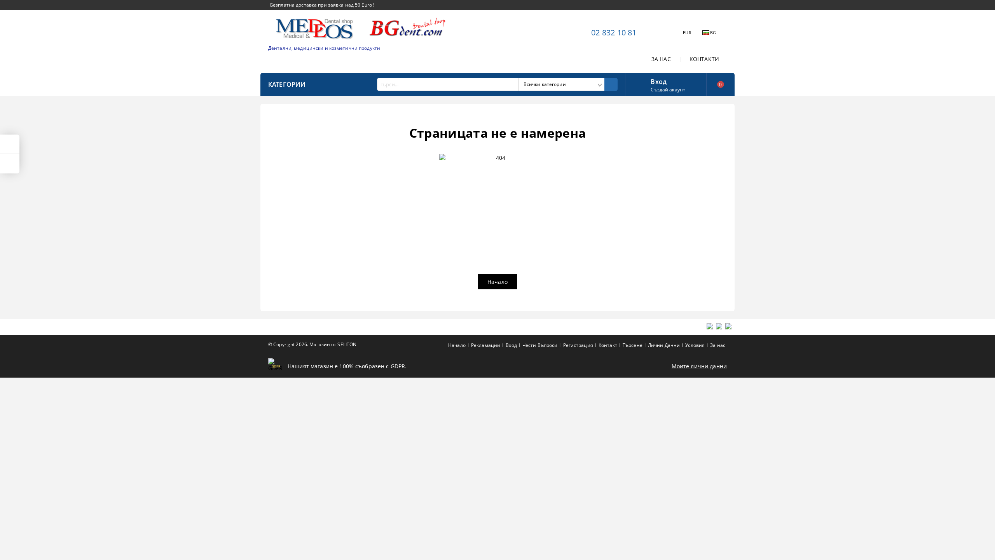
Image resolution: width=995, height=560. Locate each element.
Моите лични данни (699, 366)
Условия (695, 345)
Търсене (632, 345)
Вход (659, 80)
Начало (497, 281)
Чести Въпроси (540, 345)
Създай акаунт (668, 89)
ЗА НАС (661, 59)
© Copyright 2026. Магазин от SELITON (312, 344)
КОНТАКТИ (704, 59)
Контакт (608, 345)
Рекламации (485, 345)
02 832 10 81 (613, 32)
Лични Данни (664, 345)
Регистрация (578, 345)
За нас (717, 345)
